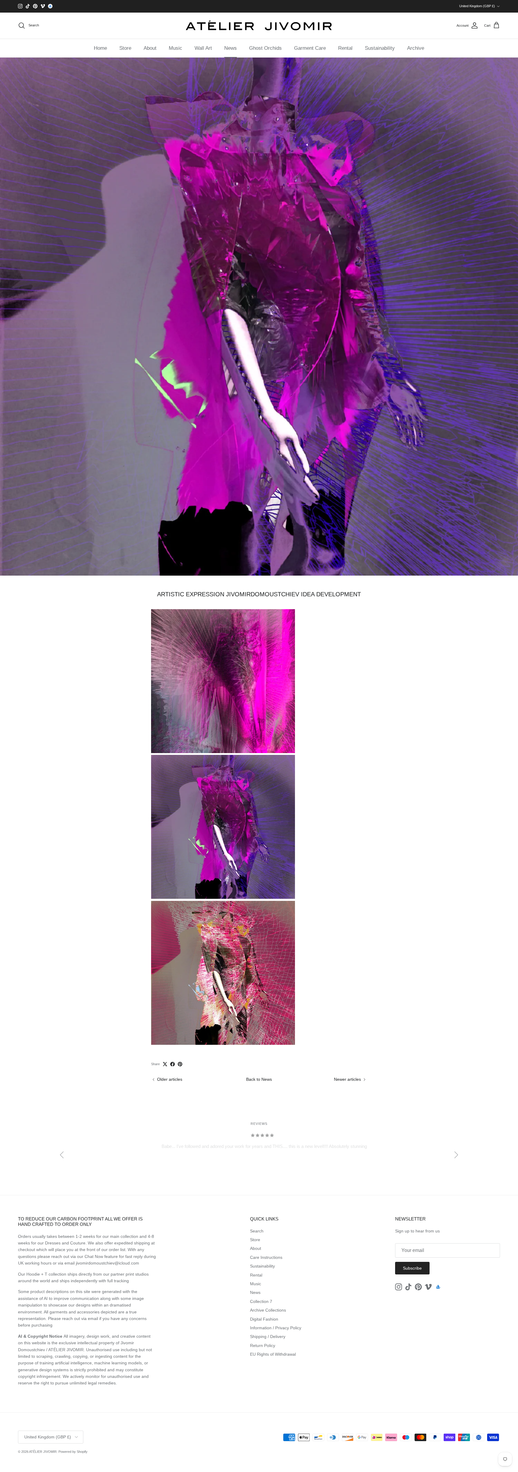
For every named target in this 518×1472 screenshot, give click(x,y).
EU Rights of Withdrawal (273, 1354)
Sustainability (380, 48)
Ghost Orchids (265, 48)
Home (100, 48)
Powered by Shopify (73, 1451)
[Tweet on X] (165, 1064)
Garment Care (310, 48)
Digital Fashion (264, 1319)
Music (175, 48)
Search (256, 1231)
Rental (345, 48)
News (230, 48)
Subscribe (412, 1268)
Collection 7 (261, 1301)
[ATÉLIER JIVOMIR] (259, 26)
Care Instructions (266, 1257)
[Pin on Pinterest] (180, 1064)
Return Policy (262, 1345)
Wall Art (203, 48)
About (150, 48)
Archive (415, 48)
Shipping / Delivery (267, 1336)
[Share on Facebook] (172, 1064)
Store (125, 48)
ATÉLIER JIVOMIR (43, 1451)
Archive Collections (268, 1310)
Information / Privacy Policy (275, 1327)
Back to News (259, 1079)
